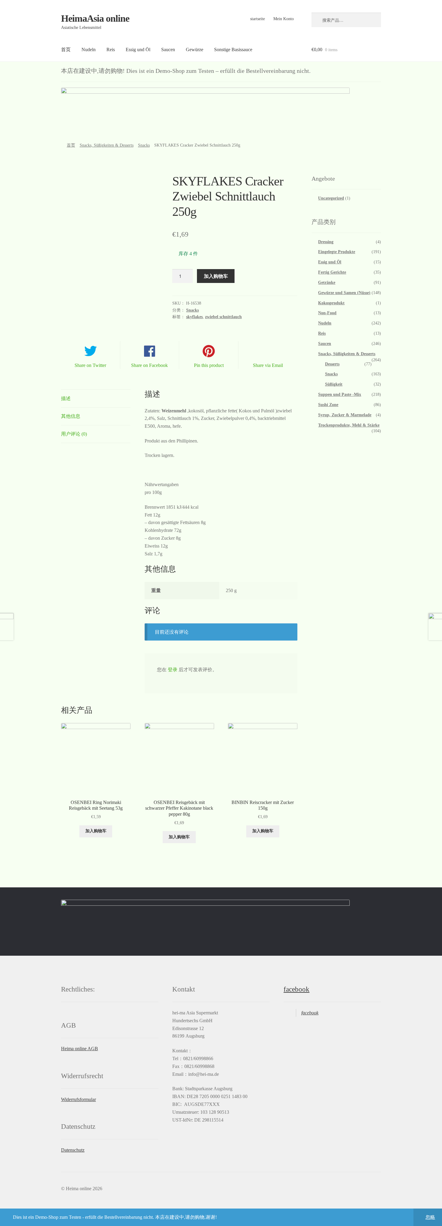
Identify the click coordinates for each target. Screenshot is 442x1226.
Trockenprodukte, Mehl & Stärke (348, 425)
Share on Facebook (149, 365)
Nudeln (88, 49)
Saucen (168, 49)
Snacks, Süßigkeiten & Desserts (107, 145)
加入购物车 (216, 275)
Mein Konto (283, 19)
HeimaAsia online (95, 18)
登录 (172, 669)
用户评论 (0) (74, 433)
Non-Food (327, 313)
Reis (110, 49)
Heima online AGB (79, 1048)
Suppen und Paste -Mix (339, 394)
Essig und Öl (138, 49)
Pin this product (209, 365)
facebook (296, 989)
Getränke (326, 282)
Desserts (332, 364)
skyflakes (194, 317)
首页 (66, 49)
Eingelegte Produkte (336, 252)
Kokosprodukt (331, 303)
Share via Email (268, 365)
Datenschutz (72, 1150)
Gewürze (194, 49)
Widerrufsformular (78, 1099)
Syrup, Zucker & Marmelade (344, 415)
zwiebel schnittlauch (223, 317)
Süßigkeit (333, 384)
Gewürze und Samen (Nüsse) (344, 292)
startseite (257, 19)
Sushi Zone (328, 404)
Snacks (144, 145)
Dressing (325, 242)
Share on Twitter (90, 365)
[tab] (95, 399)
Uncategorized (331, 198)
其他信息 (70, 416)
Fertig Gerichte (332, 272)
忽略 (430, 1217)
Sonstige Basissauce (233, 49)
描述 (66, 398)
